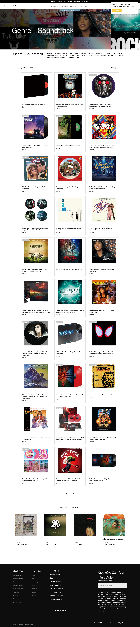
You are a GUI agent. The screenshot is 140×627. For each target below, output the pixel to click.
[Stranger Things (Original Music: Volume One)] (70, 251)
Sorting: (113, 67)
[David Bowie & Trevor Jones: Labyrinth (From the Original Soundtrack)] (36, 419)
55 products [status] (34, 68)
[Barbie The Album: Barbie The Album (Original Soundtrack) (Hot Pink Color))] (36, 460)
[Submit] (125, 585)
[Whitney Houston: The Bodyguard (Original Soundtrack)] (104, 251)
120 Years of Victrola (62, 1)
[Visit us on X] (63, 611)
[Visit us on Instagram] (50, 611)
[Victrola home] (10, 5)
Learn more (117, 10)
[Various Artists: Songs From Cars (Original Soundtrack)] (70, 168)
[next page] (73, 493)
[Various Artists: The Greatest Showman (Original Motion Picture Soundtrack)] (104, 168)
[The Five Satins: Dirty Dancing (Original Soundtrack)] (104, 210)
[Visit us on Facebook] (53, 611)
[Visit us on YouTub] (58, 611)
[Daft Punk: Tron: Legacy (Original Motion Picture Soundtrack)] (70, 333)
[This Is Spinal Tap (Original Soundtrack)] (36, 86)
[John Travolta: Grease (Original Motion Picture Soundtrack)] (36, 168)
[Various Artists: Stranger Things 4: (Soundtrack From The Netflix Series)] (104, 460)
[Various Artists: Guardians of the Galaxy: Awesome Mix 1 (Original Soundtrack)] (104, 86)
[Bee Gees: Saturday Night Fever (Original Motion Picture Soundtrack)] (70, 86)
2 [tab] (84, 553)
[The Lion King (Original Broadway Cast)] (104, 376)
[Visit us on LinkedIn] (55, 611)
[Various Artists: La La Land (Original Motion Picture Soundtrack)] (70, 210)
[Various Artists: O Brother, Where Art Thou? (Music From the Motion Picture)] (36, 251)
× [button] (136, 3)
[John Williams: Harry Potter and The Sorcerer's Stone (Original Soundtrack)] (104, 419)
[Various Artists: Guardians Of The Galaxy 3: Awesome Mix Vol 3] (36, 127)
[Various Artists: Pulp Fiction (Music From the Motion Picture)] (104, 292)
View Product (22, 544)
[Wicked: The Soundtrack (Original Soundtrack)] (70, 127)
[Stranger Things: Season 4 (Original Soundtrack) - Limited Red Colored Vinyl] (70, 376)
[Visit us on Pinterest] (65, 611)
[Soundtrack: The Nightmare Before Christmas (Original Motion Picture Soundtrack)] (36, 210)
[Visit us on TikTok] (60, 611)
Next (70, 549)
